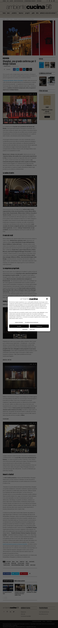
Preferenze (39, 326)
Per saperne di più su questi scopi (31, 322)
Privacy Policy (32, 329)
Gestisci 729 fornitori (19, 322)
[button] (47, 299)
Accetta (19, 326)
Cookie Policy (25, 329)
